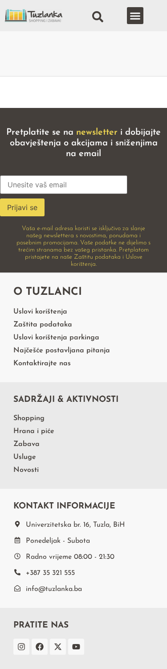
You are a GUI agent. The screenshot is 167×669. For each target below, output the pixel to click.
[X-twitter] (58, 647)
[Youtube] (76, 647)
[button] (135, 15)
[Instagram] (21, 647)
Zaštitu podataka (97, 257)
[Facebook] (40, 647)
